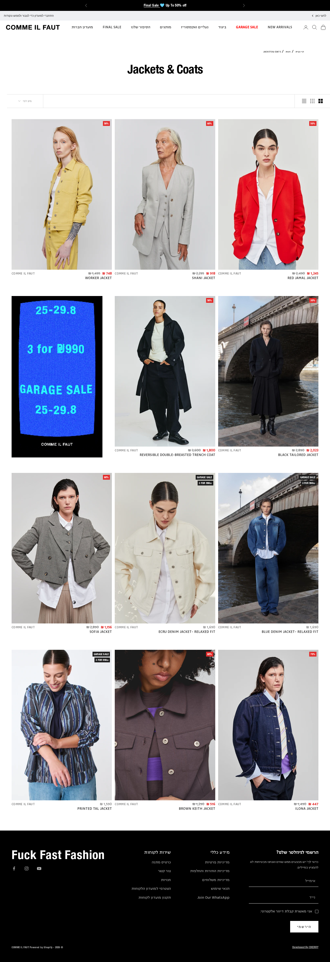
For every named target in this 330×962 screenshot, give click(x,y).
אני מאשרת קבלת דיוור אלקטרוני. (286, 911)
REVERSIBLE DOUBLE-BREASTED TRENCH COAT (177, 455)
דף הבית (299, 51)
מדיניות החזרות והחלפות (210, 871)
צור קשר (164, 871)
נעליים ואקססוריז (194, 27)
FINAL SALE (112, 27)
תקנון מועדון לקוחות (154, 897)
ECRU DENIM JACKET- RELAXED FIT (186, 632)
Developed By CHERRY (305, 947)
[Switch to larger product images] (320, 101)
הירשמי (304, 926)
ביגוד (222, 27)
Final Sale (152, 5)
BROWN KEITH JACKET (197, 809)
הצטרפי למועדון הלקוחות (151, 888)
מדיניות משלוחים (216, 879)
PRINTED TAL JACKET (94, 809)
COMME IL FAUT (229, 273)
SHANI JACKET (203, 278)
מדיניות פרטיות (217, 862)
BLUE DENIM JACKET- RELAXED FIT (290, 632)
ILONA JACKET (306, 809)
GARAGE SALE (247, 27)
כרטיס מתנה (161, 862)
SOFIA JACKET (101, 632)
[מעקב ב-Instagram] (26, 868)
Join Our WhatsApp (213, 897)
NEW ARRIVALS (280, 27)
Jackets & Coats (272, 51)
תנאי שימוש (220, 888)
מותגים (165, 27)
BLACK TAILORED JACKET (298, 455)
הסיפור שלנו (140, 27)
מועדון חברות (82, 27)
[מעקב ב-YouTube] (39, 868)
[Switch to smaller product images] (312, 101)
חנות (288, 51)
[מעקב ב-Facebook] (14, 868)
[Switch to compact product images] (304, 101)
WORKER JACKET (98, 278)
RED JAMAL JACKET (302, 278)
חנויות (166, 879)
